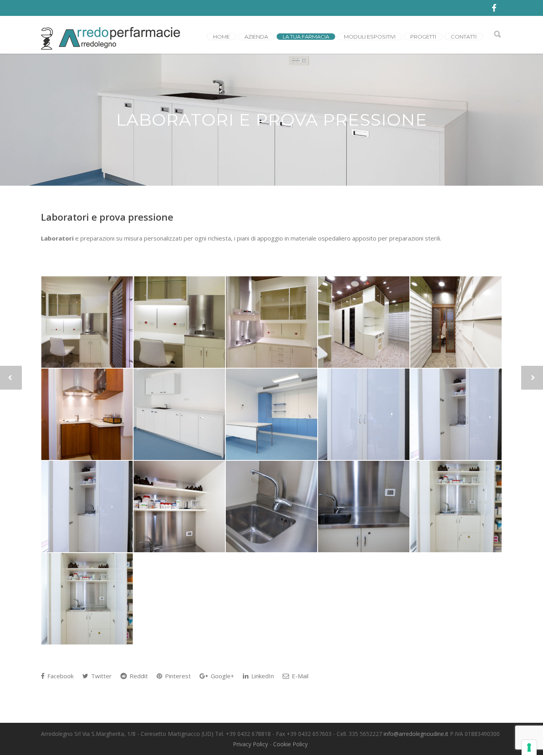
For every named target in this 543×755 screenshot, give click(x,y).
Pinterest (177, 676)
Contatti (464, 36)
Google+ (221, 676)
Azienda (256, 36)
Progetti (423, 36)
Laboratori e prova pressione (107, 216)
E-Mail (299, 676)
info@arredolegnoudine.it (416, 734)
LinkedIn (262, 676)
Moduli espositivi (370, 36)
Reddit (138, 676)
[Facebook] (494, 8)
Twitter (100, 676)
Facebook (60, 676)
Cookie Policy (290, 744)
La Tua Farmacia (306, 36)
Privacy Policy (250, 744)
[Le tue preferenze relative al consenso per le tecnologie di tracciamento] (529, 747)
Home (221, 36)
